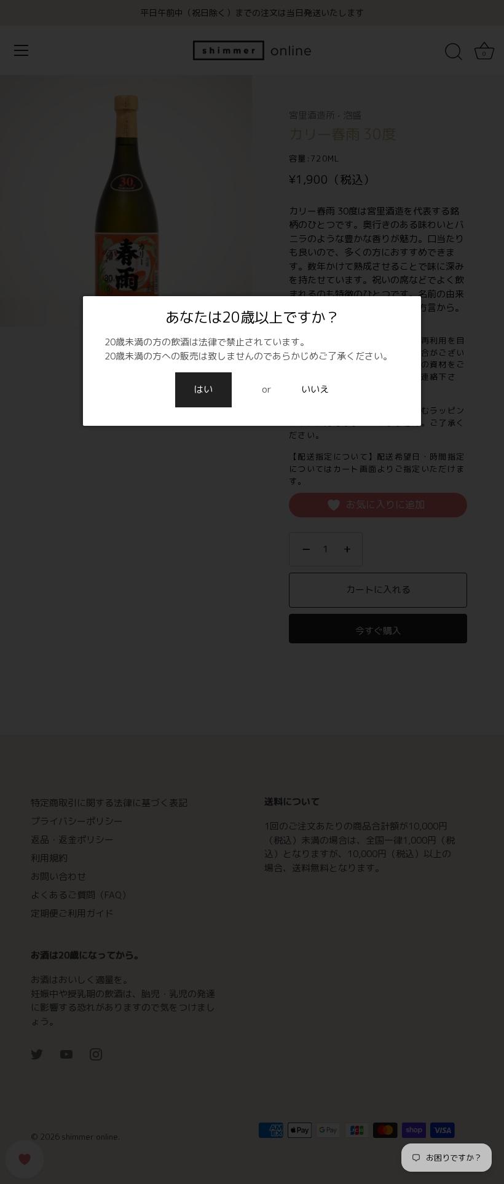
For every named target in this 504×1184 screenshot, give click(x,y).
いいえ (315, 389)
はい (203, 389)
